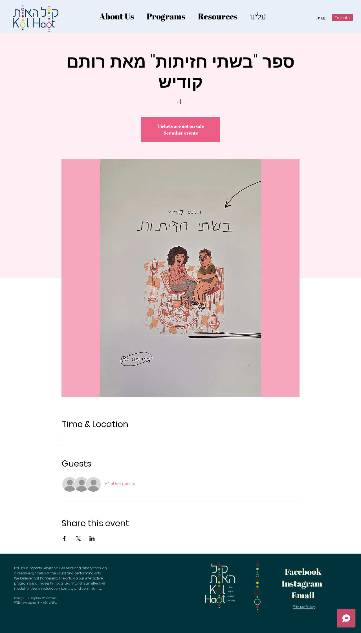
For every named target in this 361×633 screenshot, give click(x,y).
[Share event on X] (78, 538)
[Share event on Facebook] (64, 538)
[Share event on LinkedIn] (92, 538)
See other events (181, 133)
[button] (166, 16)
